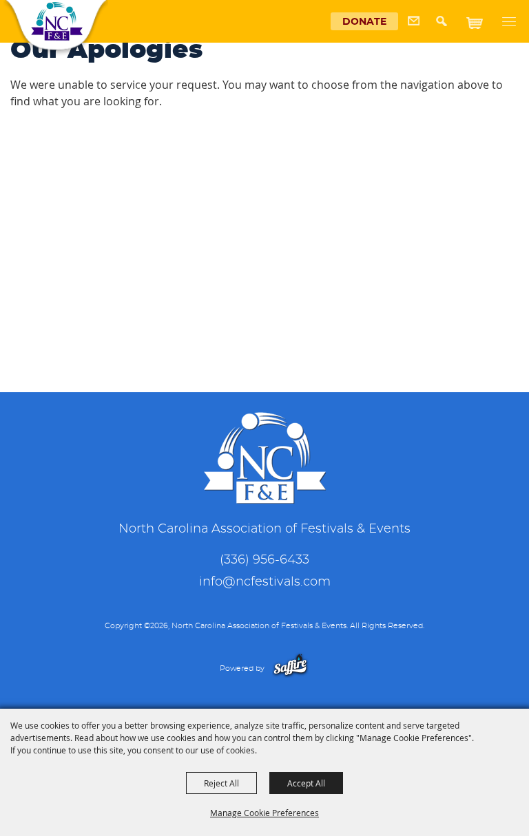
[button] (445, 26)
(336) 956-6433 (264, 560)
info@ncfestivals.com (265, 582)
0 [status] (491, 19)
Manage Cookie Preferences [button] (264, 812)
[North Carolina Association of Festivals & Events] (57, 21)
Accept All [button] (306, 783)
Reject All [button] (221, 783)
